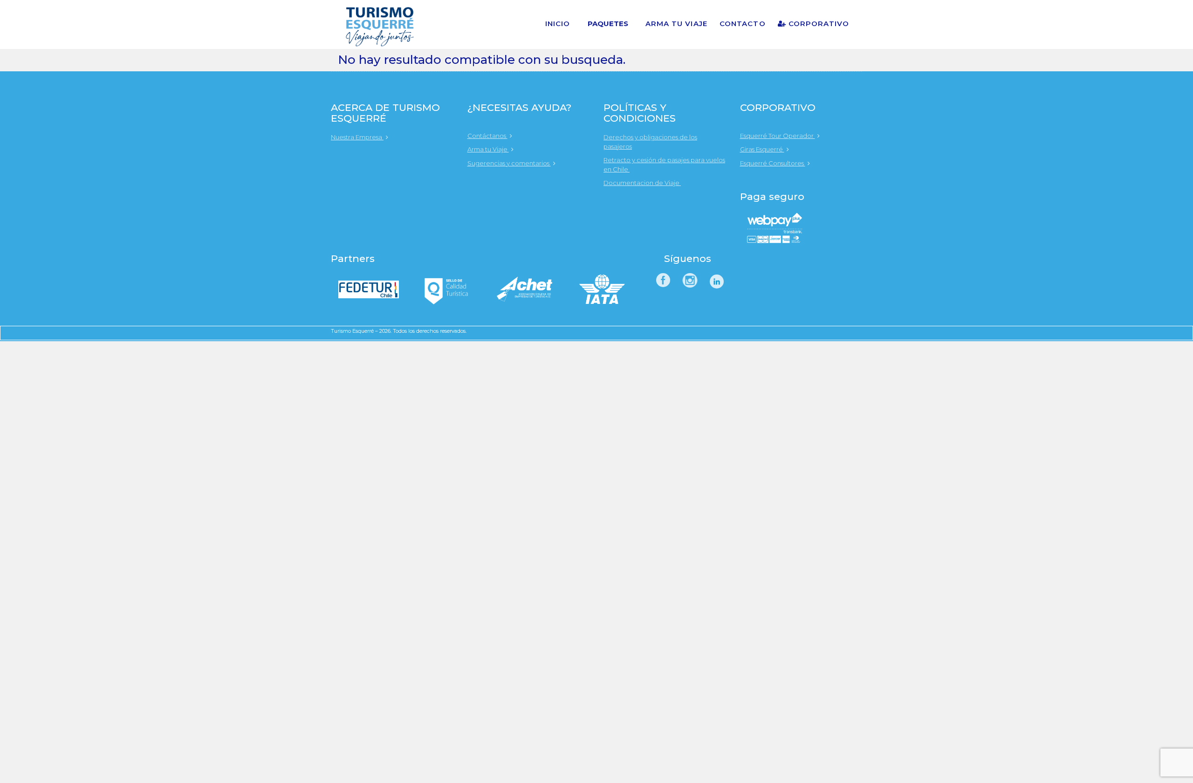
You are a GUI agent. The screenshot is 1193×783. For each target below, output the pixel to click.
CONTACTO (743, 23)
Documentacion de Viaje (642, 182)
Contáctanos (487, 135)
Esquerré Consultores (772, 163)
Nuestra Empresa (357, 137)
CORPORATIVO (817, 23)
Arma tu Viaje (488, 149)
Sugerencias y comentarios (509, 163)
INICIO (557, 23)
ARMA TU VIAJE (676, 23)
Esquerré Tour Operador (777, 135)
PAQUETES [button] (608, 23)
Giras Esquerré (762, 149)
